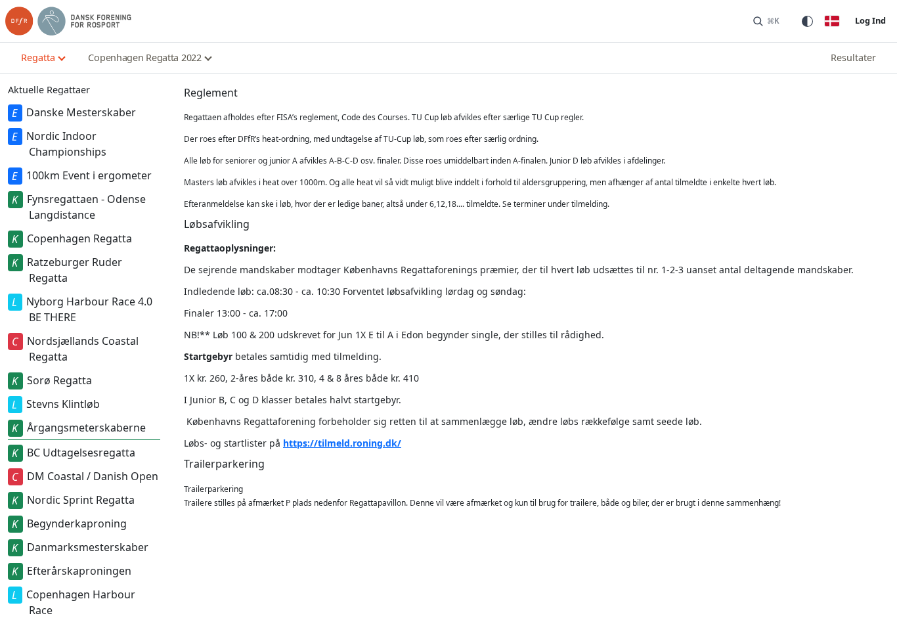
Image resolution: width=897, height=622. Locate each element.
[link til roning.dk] (68, 21)
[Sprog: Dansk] (832, 21)
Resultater (853, 57)
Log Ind (870, 20)
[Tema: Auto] (807, 21)
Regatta (38, 57)
